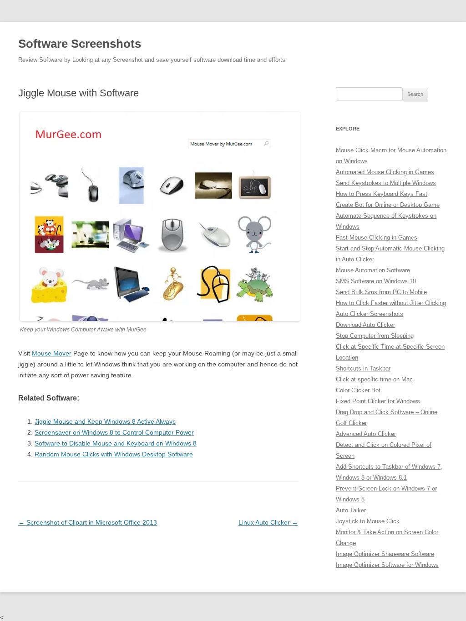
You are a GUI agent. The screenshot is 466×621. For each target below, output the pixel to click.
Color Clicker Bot (358, 390)
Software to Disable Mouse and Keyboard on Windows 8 (116, 443)
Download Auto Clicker (365, 324)
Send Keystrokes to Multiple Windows (386, 183)
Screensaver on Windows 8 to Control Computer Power (114, 432)
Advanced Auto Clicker (366, 434)
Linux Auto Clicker (268, 522)
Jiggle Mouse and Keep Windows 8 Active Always (105, 421)
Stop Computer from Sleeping (375, 335)
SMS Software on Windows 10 (376, 281)
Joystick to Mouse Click (368, 521)
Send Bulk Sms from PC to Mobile (381, 292)
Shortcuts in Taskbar (363, 368)
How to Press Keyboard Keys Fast (381, 193)
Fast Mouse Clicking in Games (376, 237)
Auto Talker (351, 510)
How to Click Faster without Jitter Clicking (391, 303)
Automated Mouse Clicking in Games (385, 172)
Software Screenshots (79, 43)
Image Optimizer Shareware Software (385, 554)
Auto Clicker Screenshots (369, 313)
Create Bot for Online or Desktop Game (388, 204)
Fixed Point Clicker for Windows (378, 401)
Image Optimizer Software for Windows (387, 564)
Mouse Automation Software (373, 270)
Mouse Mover (51, 353)
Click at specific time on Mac (374, 379)
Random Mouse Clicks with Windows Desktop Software (114, 454)
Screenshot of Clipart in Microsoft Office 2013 (87, 522)
